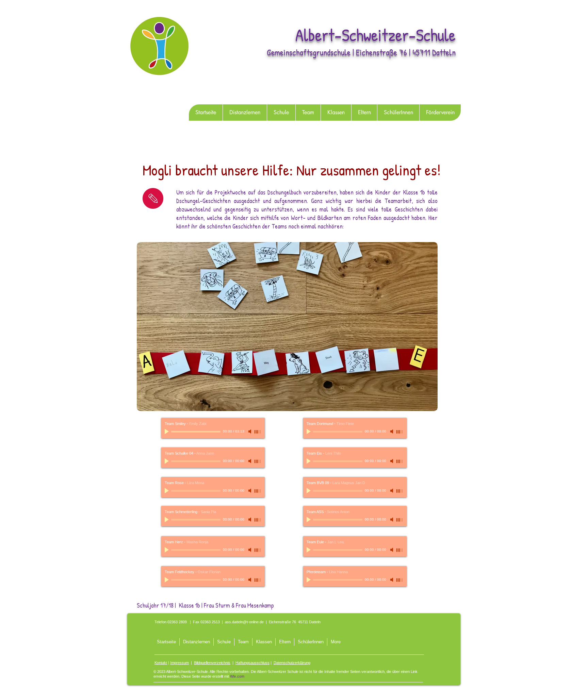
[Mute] (250, 431)
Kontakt (160, 663)
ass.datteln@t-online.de (244, 622)
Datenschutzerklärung (292, 663)
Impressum (179, 663)
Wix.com (237, 676)
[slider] (258, 432)
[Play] (167, 431)
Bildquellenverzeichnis (212, 663)
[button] (281, 112)
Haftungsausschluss (252, 663)
